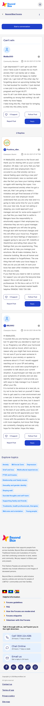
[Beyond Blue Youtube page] (13, 668)
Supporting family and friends (15, 501)
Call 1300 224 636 (21, 636)
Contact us (7, 684)
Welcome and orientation (13, 511)
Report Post (11, 121)
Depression (31, 465)
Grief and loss (8, 470)
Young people (31, 511)
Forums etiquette (14, 616)
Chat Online (19, 646)
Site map (6, 702)
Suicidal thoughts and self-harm (16, 496)
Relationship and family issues (15, 480)
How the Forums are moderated (20, 611)
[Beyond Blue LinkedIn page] (35, 668)
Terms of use (8, 690)
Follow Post (32, 114)
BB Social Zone (18, 465)
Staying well (8, 490)
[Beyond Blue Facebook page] (6, 668)
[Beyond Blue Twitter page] (28, 668)
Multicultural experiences (27, 470)
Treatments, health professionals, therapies (20, 506)
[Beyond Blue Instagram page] (20, 668)
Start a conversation (22, 26)
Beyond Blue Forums (9, 4)
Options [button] (40, 14)
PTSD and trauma (10, 475)
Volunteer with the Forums (18, 620)
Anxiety (6, 465)
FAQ (8, 607)
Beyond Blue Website (11, 538)
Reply (32, 121)
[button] (6, 114)
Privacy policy (8, 696)
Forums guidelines (14, 602)
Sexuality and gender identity (14, 485)
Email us (17, 656)
